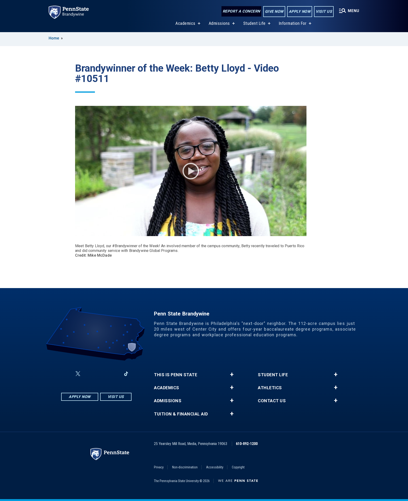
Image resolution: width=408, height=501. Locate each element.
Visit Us (324, 11)
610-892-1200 (247, 443)
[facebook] (66, 374)
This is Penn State (175, 374)
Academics (185, 23)
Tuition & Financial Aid (181, 414)
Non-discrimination (185, 467)
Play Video (190, 171)
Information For (293, 23)
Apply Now (300, 11)
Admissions (219, 23)
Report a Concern (241, 11)
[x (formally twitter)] (78, 374)
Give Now (274, 11)
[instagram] (89, 374)
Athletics (270, 387)
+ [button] (232, 374)
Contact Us (272, 400)
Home (54, 38)
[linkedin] (113, 374)
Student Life (254, 23)
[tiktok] (126, 374)
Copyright (238, 467)
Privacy (159, 467)
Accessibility (214, 467)
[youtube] (101, 374)
